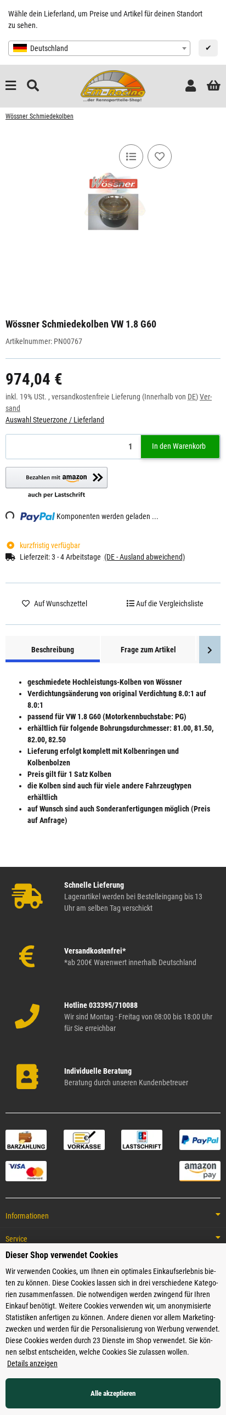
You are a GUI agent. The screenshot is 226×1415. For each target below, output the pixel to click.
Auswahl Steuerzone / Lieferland (54, 419)
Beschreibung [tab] (52, 649)
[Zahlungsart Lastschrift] (141, 1139)
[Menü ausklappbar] (10, 86)
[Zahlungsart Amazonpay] (200, 1170)
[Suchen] (33, 86)
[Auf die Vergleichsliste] (131, 156)
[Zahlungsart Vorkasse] (84, 1139)
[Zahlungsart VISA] (26, 1170)
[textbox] (99, 48)
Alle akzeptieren (113, 1393)
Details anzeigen (32, 1363)
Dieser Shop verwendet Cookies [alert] (61, 1255)
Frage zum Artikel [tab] (148, 649)
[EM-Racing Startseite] (113, 85)
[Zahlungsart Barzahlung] (26, 1139)
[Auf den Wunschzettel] (160, 156)
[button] (190, 86)
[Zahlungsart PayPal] (200, 1139)
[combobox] (99, 48)
